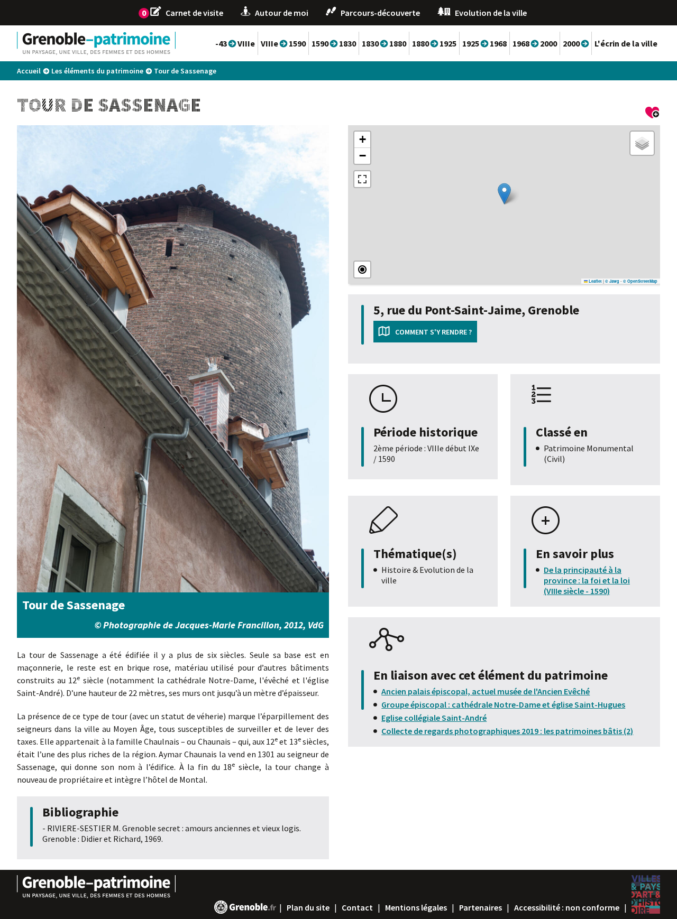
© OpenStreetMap (640, 281)
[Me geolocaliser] (362, 269)
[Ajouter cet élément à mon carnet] (652, 114)
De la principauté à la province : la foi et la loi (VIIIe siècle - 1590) (587, 580)
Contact (357, 907)
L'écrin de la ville (625, 43)
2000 (576, 43)
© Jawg (612, 281)
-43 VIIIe (235, 43)
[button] (504, 194)
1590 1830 (334, 43)
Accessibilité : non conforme (566, 907)
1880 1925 (434, 43)
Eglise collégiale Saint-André (434, 717)
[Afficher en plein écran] (362, 179)
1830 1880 (384, 43)
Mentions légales (416, 907)
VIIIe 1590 (283, 43)
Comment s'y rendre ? (433, 332)
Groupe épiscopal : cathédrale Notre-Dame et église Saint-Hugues (503, 704)
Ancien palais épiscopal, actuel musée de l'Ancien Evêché (485, 691)
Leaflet (595, 281)
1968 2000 (535, 43)
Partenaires (480, 907)
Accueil (29, 71)
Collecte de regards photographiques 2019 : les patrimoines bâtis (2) (507, 731)
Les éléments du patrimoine (97, 71)
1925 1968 (484, 43)
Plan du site (308, 907)
